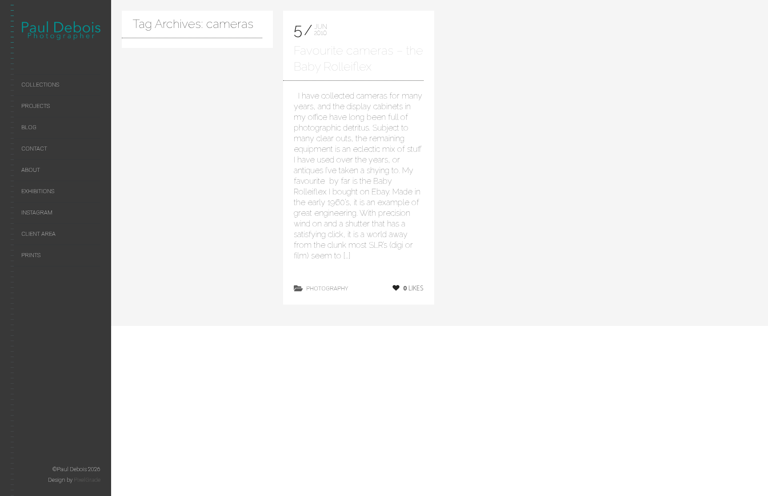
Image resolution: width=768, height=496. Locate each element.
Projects (35, 106)
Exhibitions (37, 191)
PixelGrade (87, 479)
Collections (40, 84)
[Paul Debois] (60, 32)
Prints (30, 255)
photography (327, 288)
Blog (28, 127)
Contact (34, 148)
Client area (38, 233)
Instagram (36, 212)
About (30, 170)
